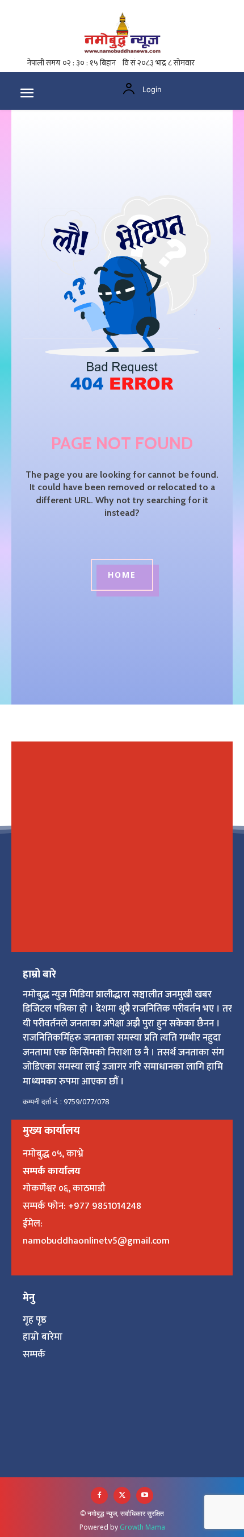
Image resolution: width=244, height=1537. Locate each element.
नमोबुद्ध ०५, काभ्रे (53, 1154)
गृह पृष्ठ (35, 1320)
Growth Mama (142, 1527)
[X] (122, 1495)
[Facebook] (99, 1495)
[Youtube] (144, 1495)
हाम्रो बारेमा (42, 1337)
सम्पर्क (34, 1354)
